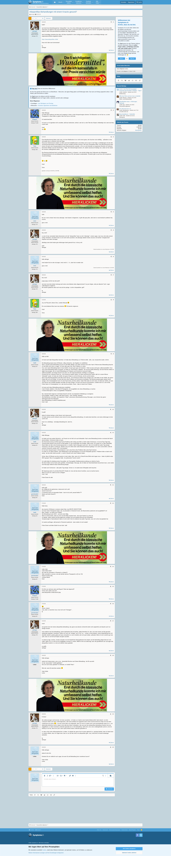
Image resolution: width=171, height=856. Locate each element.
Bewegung (122, 117)
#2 (113, 110)
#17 (113, 620)
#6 (113, 256)
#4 (113, 211)
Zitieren (112, 50)
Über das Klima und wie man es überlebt (129, 96)
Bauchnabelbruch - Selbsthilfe (127, 114)
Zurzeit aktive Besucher (123, 65)
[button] (60, 2)
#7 (113, 274)
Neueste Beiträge (121, 86)
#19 (113, 714)
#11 (113, 432)
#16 (113, 603)
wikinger (33, 14)
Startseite (55, 2)
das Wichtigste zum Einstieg (45, 103)
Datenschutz (125, 830)
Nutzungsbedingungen (114, 830)
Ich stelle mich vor (123, 111)
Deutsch (39, 830)
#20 (113, 747)
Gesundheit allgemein (124, 106)
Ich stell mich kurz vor (125, 108)
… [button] (39, 18)
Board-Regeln (132, 830)
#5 (113, 230)
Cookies (32, 830)
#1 (113, 22)
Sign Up (132, 58)
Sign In (121, 58)
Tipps (138, 830)
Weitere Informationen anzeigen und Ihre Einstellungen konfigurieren (46, 852)
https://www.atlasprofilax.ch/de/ (50, 39)
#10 (113, 409)
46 (42, 18)
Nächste (48, 18)
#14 (113, 566)
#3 (113, 136)
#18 (113, 655)
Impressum (105, 830)
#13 (113, 503)
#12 (113, 484)
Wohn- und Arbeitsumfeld (125, 99)
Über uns (99, 830)
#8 (113, 299)
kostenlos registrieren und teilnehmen (47, 105)
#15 (113, 586)
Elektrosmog (122, 93)
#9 (113, 353)
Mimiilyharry (138, 130)
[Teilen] (111, 22)
